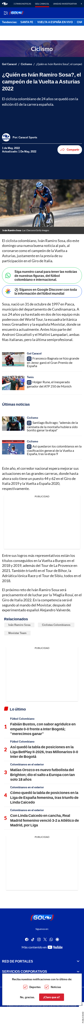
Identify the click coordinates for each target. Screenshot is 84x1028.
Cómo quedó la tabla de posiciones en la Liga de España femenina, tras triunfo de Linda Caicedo (44, 797)
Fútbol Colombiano (22, 718)
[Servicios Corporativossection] (78, 971)
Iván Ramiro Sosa (19, 624)
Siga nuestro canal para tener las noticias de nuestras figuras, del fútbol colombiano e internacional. (45, 275)
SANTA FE (26, 22)
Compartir (73, 149)
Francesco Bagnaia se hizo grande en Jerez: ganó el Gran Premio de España (53, 362)
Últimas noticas (22, 4)
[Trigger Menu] (5, 13)
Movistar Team (17, 633)
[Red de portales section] (78, 961)
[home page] (5, 3)
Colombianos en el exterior (27, 764)
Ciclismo (26, 64)
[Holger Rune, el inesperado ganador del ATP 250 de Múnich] (13, 383)
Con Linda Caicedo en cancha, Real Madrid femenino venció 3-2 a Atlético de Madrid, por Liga (44, 820)
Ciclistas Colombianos (56, 624)
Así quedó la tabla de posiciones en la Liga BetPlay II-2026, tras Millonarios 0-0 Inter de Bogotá (44, 752)
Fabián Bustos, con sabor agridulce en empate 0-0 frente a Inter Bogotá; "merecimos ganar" (43, 729)
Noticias (56, 987)
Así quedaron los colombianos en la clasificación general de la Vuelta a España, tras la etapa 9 (54, 450)
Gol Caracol (42, 4)
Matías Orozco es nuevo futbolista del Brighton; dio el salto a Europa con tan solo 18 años (42, 774)
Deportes (35, 987)
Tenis (30, 377)
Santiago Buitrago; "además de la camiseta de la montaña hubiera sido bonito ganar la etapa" (52, 426)
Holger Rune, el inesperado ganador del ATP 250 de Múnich (49, 384)
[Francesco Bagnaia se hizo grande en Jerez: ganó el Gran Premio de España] (13, 359)
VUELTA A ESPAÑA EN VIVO (55, 22)
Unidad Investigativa (65, 4)
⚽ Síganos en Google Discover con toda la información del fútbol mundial (45, 291)
